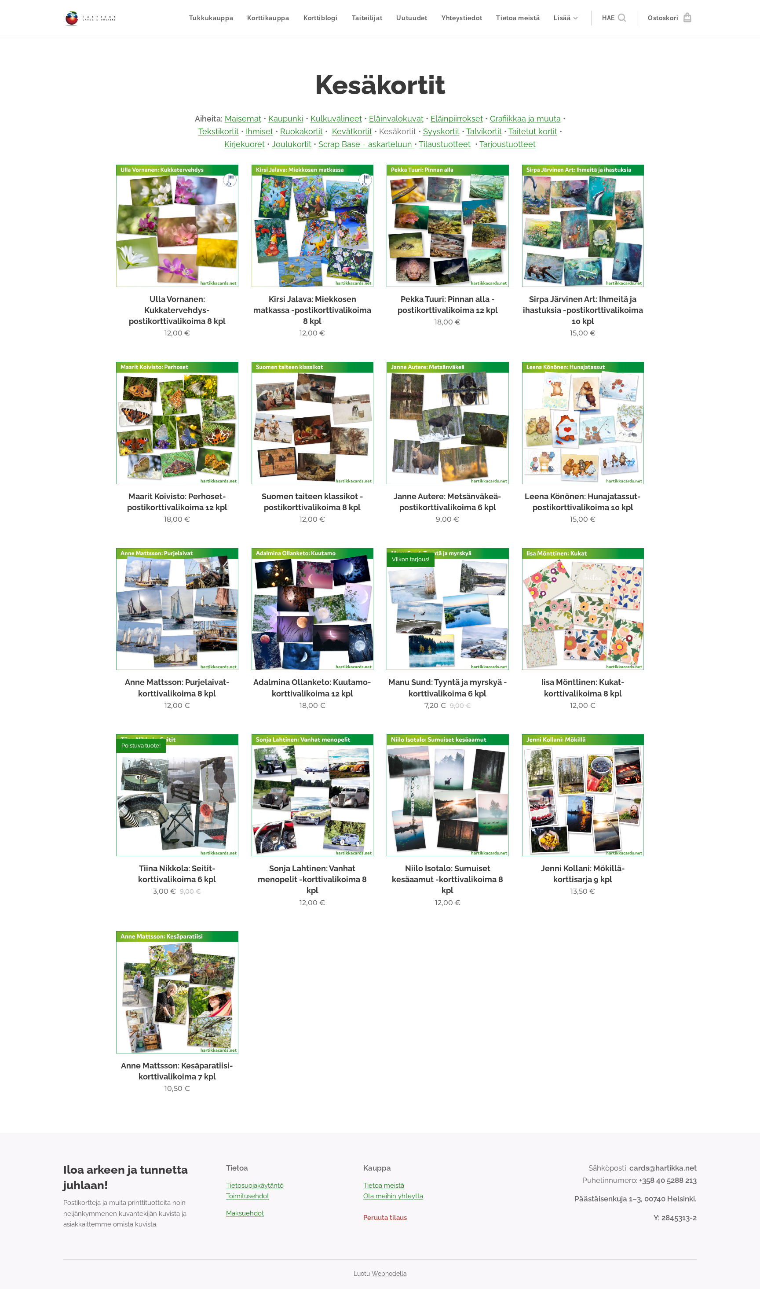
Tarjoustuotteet (507, 144)
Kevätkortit (352, 131)
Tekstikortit (218, 131)
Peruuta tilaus (385, 1218)
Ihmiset (259, 131)
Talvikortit (484, 131)
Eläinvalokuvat (396, 118)
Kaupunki (285, 118)
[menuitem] (214, 18)
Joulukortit (291, 144)
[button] (614, 18)
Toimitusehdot (247, 1196)
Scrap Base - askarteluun (366, 144)
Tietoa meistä (383, 1186)
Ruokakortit (301, 131)
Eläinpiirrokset (457, 118)
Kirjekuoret (244, 144)
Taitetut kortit (532, 131)
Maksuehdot (245, 1213)
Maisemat (243, 118)
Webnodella (389, 1273)
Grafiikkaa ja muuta (525, 118)
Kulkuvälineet (336, 118)
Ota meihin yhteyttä (393, 1196)
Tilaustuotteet (445, 144)
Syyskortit (441, 131)
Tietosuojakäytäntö (255, 1186)
